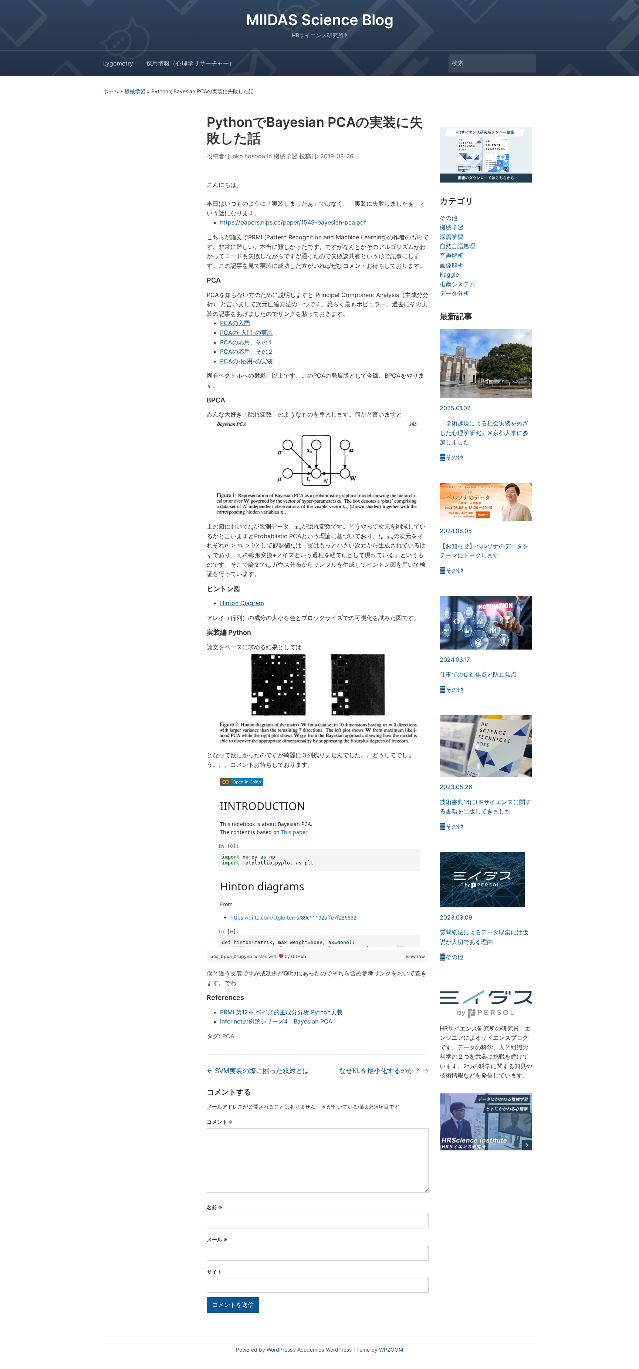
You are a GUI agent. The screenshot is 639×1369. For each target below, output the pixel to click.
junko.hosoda (246, 156)
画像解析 (451, 265)
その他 (448, 218)
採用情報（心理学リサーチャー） (190, 63)
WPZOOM (391, 1349)
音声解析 (451, 255)
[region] (318, 860)
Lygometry (118, 63)
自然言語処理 (457, 246)
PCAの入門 (235, 323)
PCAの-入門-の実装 (246, 332)
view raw (415, 956)
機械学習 (135, 91)
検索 (526, 63)
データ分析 (454, 293)
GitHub (298, 956)
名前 (214, 1207)
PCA (228, 1036)
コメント (220, 1122)
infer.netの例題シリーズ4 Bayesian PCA (276, 1021)
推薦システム (457, 284)
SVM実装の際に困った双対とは (258, 1071)
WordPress (280, 1349)
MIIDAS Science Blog (319, 20)
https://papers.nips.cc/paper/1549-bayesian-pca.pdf (293, 222)
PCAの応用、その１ (247, 342)
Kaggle (449, 274)
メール (217, 1239)
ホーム (111, 91)
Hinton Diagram (242, 603)
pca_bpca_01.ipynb (231, 956)
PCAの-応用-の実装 (246, 361)
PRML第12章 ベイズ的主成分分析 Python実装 (281, 1012)
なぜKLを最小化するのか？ (384, 1071)
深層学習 (451, 236)
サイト (214, 1271)
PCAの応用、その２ (247, 351)
